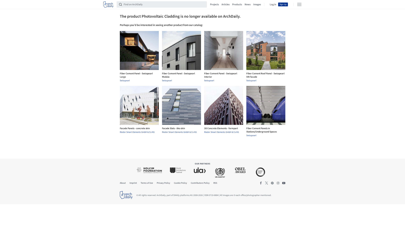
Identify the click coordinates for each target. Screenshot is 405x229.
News (248, 4)
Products (237, 4)
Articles (226, 4)
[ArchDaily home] (108, 4)
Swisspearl (125, 80)
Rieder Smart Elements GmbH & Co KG (137, 132)
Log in (273, 4)
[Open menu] (299, 4)
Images (257, 4)
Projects (214, 4)
